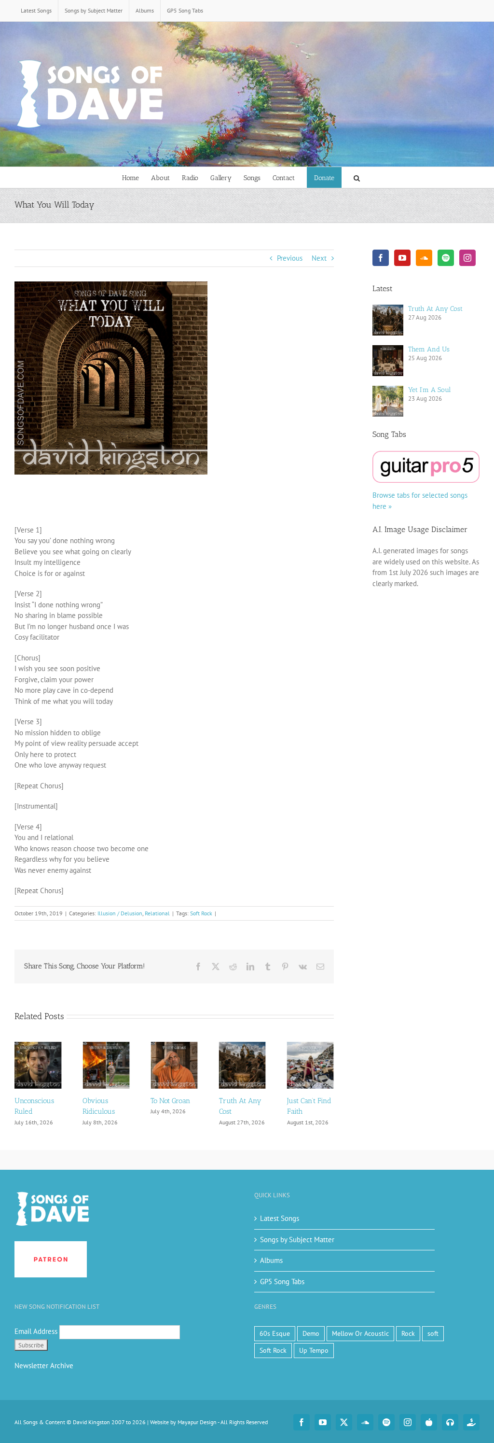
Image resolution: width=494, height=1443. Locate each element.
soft (433, 1333)
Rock (408, 1333)
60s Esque (275, 1333)
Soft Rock (201, 913)
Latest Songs (279, 1218)
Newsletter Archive (43, 1365)
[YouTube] (402, 258)
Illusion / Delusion (119, 913)
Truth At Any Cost (435, 309)
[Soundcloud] (424, 258)
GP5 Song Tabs (282, 1281)
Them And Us (429, 349)
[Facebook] (380, 258)
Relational (157, 913)
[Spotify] (446, 258)
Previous (289, 258)
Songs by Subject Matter (297, 1239)
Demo (310, 1333)
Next (319, 258)
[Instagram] (467, 258)
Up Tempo (314, 1350)
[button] (357, 177)
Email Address (35, 1331)
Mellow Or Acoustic (360, 1333)
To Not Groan (124, 1100)
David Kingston (91, 1422)
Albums (271, 1260)
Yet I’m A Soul (429, 390)
